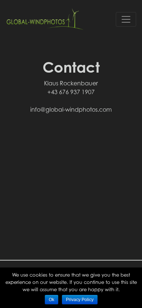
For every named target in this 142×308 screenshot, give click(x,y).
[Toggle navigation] (126, 19)
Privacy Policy (80, 299)
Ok (51, 299)
